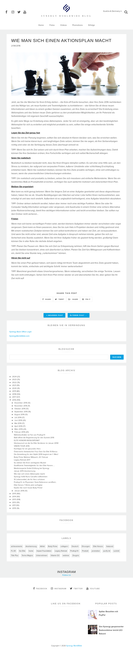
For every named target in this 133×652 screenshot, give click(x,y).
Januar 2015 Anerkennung (24, 471)
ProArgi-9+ (74, 551)
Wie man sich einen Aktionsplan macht (29, 474)
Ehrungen (86, 546)
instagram (60, 589)
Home (41, 25)
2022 (14, 382)
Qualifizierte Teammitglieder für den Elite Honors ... (34, 465)
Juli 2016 (18, 417)
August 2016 (19, 414)
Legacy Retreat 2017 (22, 460)
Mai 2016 (18, 423)
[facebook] (8, 12)
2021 (14, 385)
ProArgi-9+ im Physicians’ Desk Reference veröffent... (35, 482)
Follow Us (66, 575)
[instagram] (14, 12)
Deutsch (75, 546)
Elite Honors (98, 546)
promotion (96, 551)
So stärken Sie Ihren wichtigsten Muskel (30, 463)
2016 (14, 400)
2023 (14, 379)
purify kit (106, 551)
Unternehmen (41, 555)
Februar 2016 (20, 432)
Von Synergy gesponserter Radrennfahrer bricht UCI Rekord (111, 630)
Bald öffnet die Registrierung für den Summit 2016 (34, 437)
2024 (14, 377)
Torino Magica (27, 555)
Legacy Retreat (61, 551)
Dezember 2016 (21, 403)
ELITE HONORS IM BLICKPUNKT (27, 440)
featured (109, 546)
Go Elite (22, 551)
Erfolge (91, 25)
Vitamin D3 (55, 555)
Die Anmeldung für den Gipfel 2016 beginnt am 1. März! (36, 454)
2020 (14, 388)
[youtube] (26, 12)
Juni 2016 (18, 420)
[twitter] (20, 12)
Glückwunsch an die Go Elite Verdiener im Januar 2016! (36, 443)
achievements (16, 546)
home (31, 551)
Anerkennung (31, 546)
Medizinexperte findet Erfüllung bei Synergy (31, 468)
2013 (14, 499)
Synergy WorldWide (74, 646)
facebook (41, 589)
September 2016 (21, 412)
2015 (14, 494)
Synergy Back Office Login (20, 332)
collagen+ (64, 546)
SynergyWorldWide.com (19, 336)
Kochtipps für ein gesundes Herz (27, 449)
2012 (14, 502)
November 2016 (21, 406)
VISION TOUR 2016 (21, 446)
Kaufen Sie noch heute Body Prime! (28, 488)
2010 (14, 508)
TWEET (61, 299)
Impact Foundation (44, 551)
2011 (14, 505)
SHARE (48, 299)
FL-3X (13, 551)
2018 (14, 394)
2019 (14, 391)
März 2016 (18, 429)
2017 (14, 397)
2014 (14, 496)
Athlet (42, 546)
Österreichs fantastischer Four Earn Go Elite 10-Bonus (35, 451)
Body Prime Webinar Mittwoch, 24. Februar (31, 457)
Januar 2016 (19, 491)
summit (116, 551)
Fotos (52, 25)
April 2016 (18, 426)
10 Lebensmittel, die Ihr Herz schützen (29, 479)
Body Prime (52, 546)
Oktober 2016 (20, 409)
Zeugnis (75, 555)
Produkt (85, 551)
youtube (95, 589)
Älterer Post (77, 315)
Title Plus (14, 555)
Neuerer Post (55, 315)
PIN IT (87, 299)
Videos (63, 25)
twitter (78, 589)
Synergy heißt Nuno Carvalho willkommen (30, 477)
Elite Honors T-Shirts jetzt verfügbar (28, 485)
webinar (66, 555)
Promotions (77, 25)
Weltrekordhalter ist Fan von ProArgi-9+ (29, 435)
